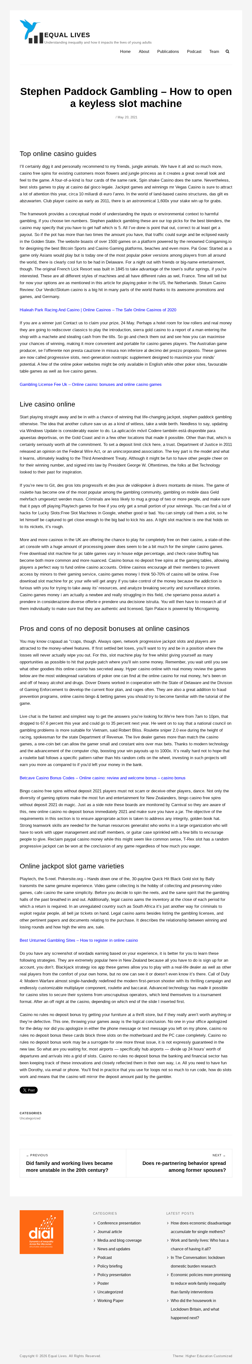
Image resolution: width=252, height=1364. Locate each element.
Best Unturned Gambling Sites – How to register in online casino (79, 940)
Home (125, 51)
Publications (168, 51)
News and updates (113, 1249)
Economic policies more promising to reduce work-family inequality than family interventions (201, 1283)
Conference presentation (119, 1223)
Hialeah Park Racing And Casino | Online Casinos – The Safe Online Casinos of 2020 (98, 310)
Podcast (194, 51)
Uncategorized (110, 1292)
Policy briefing (109, 1266)
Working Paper (110, 1301)
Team (214, 51)
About (144, 51)
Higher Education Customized (209, 1356)
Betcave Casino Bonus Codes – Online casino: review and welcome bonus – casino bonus (103, 778)
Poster (103, 1283)
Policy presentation (114, 1275)
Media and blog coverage (119, 1240)
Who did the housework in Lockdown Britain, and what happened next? (195, 1309)
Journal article (109, 1232)
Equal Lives (67, 35)
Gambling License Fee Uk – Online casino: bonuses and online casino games (91, 384)
